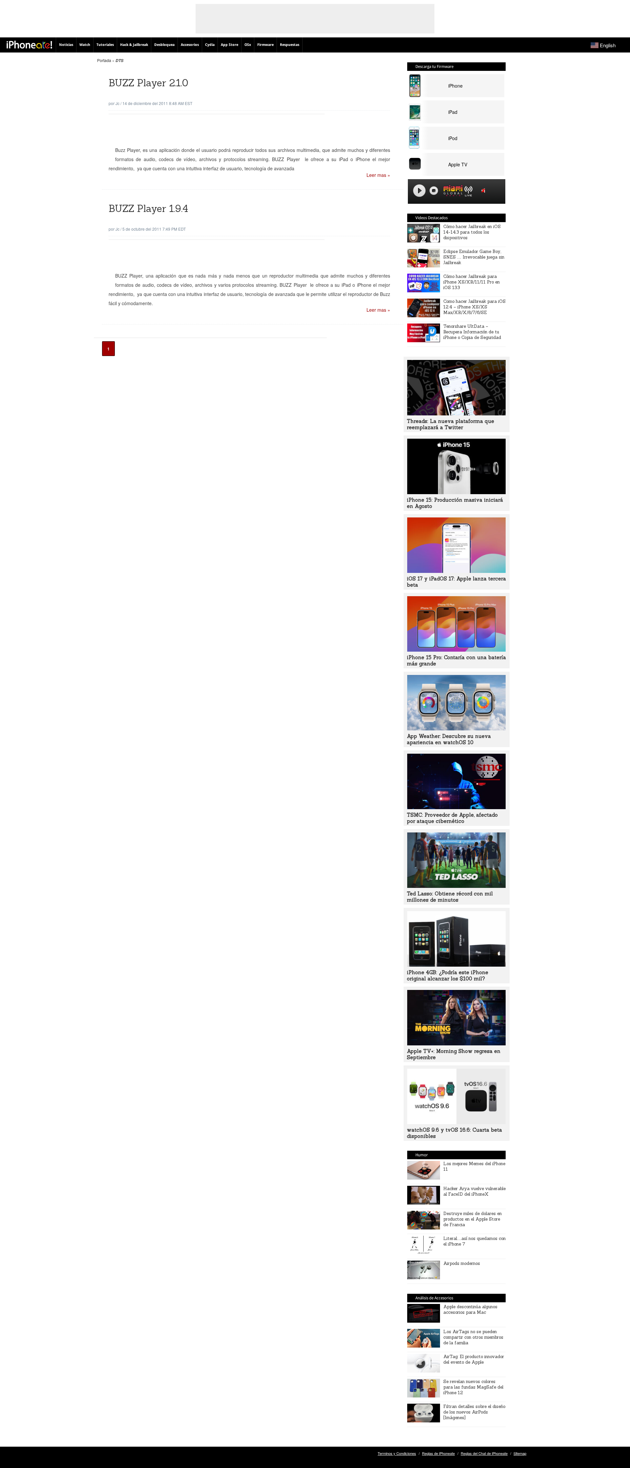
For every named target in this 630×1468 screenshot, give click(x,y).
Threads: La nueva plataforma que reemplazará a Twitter (450, 424)
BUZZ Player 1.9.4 (148, 208)
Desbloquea (164, 45)
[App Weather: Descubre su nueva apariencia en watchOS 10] (456, 728)
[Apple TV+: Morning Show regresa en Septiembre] (456, 1043)
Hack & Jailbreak (134, 45)
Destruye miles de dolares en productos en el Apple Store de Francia (472, 1219)
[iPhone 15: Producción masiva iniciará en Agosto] (456, 492)
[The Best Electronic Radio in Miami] (451, 191)
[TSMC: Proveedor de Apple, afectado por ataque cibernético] (456, 807)
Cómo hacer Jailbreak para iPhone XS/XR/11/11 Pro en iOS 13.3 (471, 282)
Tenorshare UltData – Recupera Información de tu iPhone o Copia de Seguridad (472, 332)
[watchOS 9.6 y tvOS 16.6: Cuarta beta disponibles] (456, 1122)
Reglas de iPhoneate (438, 1453)
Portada (104, 60)
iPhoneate (29, 45)
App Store (229, 45)
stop (433, 190)
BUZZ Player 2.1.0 (148, 83)
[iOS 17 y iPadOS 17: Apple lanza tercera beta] (456, 571)
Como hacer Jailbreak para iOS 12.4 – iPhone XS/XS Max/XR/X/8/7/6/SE (474, 307)
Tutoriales (105, 45)
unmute (484, 190)
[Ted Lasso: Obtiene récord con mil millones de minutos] (456, 886)
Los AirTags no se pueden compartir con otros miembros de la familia (473, 1337)
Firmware (265, 45)
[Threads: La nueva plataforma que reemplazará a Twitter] (456, 413)
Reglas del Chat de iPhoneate (484, 1453)
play (419, 190)
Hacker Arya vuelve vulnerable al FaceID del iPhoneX (474, 1191)
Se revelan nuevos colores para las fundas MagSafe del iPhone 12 (473, 1387)
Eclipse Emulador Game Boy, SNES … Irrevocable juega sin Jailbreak (473, 257)
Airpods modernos (461, 1263)
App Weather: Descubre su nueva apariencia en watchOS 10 (449, 739)
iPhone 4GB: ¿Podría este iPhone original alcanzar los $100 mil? (447, 975)
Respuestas (289, 45)
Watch (84, 45)
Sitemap (520, 1453)
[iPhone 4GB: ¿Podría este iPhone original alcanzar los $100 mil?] (456, 964)
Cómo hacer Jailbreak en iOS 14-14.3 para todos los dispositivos (472, 232)
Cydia (210, 45)
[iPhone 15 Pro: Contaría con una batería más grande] (456, 649)
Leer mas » (378, 175)
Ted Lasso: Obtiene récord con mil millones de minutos (450, 897)
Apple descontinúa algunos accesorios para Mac (470, 1309)
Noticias (66, 45)
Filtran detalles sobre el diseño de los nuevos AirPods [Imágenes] (474, 1412)
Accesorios (190, 45)
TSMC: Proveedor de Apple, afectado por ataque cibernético (452, 818)
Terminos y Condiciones (397, 1453)
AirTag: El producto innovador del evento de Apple (473, 1359)
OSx (247, 45)
